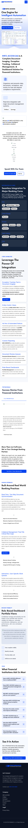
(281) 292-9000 (13, 786)
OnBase (4, 797)
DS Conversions (6, 801)
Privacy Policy (6, 810)
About (4, 804)
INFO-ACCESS (6, 795)
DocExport (5, 799)
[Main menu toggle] (26, 2)
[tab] (14, 399)
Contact (4, 803)
